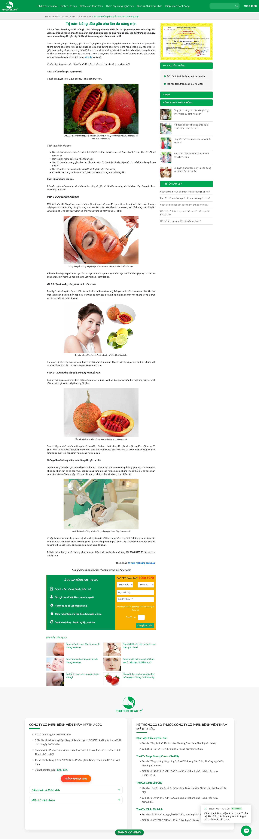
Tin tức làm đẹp (81, 16)
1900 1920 (250, 5)
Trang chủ (51, 16)
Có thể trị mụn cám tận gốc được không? (180, 221)
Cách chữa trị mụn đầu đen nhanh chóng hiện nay (185, 191)
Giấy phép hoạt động (76, 778)
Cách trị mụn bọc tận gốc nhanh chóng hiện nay (184, 204)
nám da (88, 57)
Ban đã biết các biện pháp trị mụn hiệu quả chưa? (185, 198)
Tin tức (64, 16)
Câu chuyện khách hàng (177, 102)
